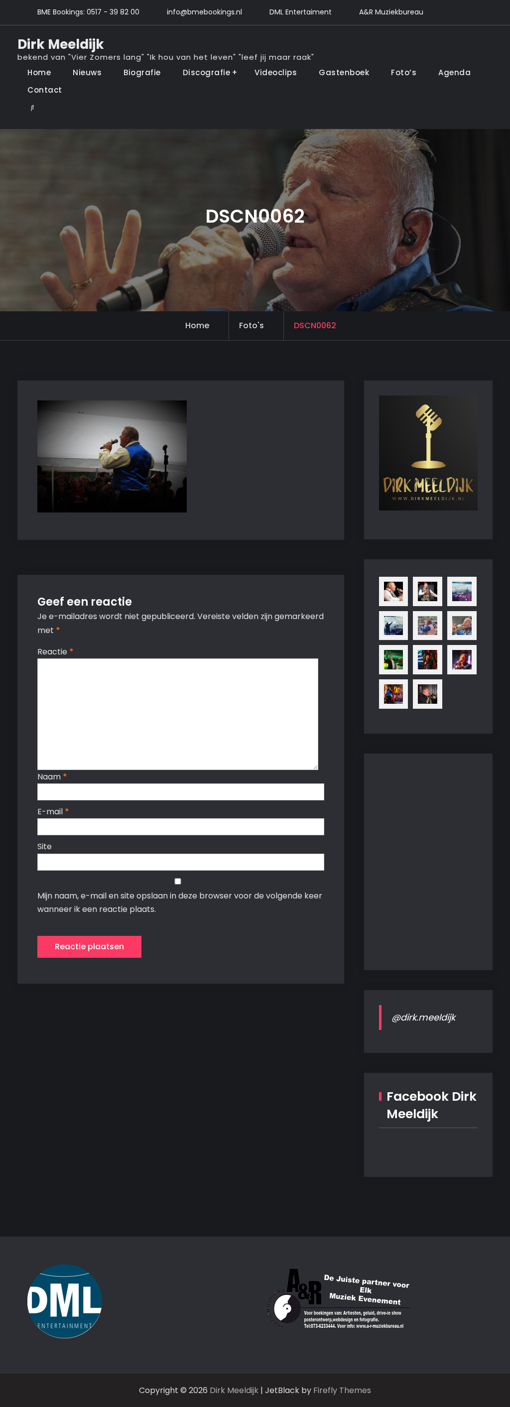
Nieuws (87, 72)
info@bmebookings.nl (204, 12)
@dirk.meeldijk (423, 1017)
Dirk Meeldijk (60, 44)
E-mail (53, 811)
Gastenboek (344, 72)
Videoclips (276, 72)
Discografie (207, 72)
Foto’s (403, 72)
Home (39, 72)
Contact (44, 90)
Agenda (454, 72)
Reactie (55, 651)
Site (44, 846)
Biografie (142, 72)
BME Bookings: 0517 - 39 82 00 (88, 12)
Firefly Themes (342, 1390)
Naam (52, 776)
